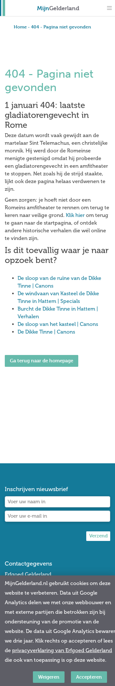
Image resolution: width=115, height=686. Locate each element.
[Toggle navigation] (109, 8)
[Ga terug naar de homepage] (41, 385)
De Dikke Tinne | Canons (46, 332)
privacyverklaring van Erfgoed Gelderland (62, 650)
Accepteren (89, 677)
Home (20, 26)
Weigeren (48, 677)
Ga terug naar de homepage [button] (41, 361)
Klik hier (75, 215)
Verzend (98, 536)
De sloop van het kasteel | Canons (58, 324)
